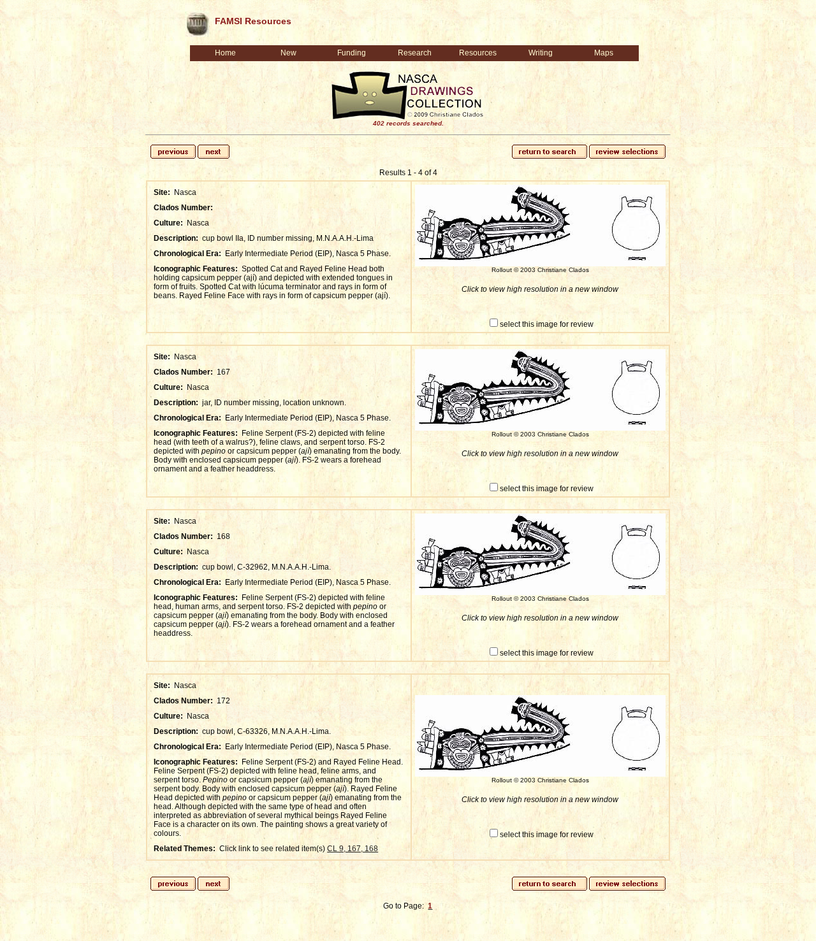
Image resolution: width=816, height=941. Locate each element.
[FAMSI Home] (197, 21)
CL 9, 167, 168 (352, 848)
